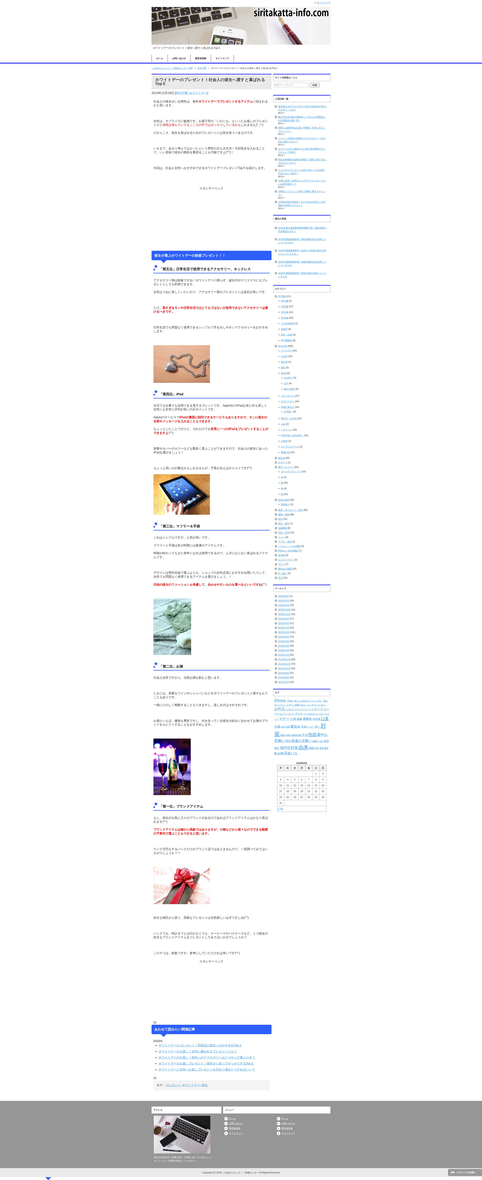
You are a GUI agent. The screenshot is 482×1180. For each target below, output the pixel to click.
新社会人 (285, 504)
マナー (281, 564)
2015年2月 (283, 650)
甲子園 (281, 296)
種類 (311, 747)
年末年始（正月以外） (292, 435)
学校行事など (287, 407)
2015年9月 (283, 618)
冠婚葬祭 (282, 528)
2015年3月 (283, 646)
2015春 (284, 312)
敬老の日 (285, 452)
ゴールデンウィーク (291, 471)
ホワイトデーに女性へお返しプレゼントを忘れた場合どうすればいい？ (207, 1069)
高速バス (290, 753)
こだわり (290, 709)
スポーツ (282, 462)
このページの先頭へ (466, 1172)
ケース (318, 709)
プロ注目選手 (287, 323)
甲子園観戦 (286, 340)
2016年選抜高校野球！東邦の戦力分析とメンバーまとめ (302, 275)
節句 (283, 373)
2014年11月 (284, 664)
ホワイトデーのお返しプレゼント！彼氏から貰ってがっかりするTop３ (206, 1063)
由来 (303, 747)
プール (299, 713)
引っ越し (282, 573)
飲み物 (278, 753)
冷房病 (316, 718)
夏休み (295, 726)
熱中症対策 (289, 748)
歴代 (288, 741)
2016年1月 (283, 605)
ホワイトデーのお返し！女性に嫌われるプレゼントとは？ (198, 1051)
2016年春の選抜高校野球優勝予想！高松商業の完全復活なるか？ (302, 230)
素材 (322, 748)
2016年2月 (283, 600)
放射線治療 (296, 735)
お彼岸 (284, 441)
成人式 (284, 362)
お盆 (283, 424)
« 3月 (280, 809)
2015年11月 (284, 614)
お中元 (279, 709)
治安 (321, 741)
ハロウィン (286, 429)
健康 (299, 718)
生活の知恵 (283, 500)
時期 (312, 734)
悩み (283, 734)
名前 (283, 727)
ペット (281, 537)
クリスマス (286, 350)
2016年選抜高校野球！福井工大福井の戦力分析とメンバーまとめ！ (302, 252)
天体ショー (307, 726)
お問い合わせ (179, 58)
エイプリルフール (290, 446)
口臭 (325, 718)
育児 (280, 578)
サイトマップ (222, 58)
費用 (326, 748)
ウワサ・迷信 (285, 541)
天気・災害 (283, 532)
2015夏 (284, 306)
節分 (283, 367)
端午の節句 (289, 389)
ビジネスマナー (286, 559)
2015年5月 (283, 637)
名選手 (284, 329)
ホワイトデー (198, 93)
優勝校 (307, 718)
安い (317, 726)
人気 (293, 718)
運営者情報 (200, 58)
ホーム (159, 58)
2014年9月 (283, 673)
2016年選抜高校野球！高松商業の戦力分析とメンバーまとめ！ (302, 241)
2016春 (284, 318)
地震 (288, 727)
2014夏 (284, 301)
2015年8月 (283, 623)
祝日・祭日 (283, 523)
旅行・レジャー (286, 467)
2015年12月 (284, 609)
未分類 (281, 555)
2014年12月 (284, 659)
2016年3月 (283, 596)
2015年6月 (283, 632)
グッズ (310, 709)
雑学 (280, 519)
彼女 (205, 1085)
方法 (305, 734)
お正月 (284, 356)
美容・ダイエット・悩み (290, 510)
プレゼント (173, 1085)
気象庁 (315, 741)
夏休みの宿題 (285, 568)
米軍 (317, 748)
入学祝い (288, 411)
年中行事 (182, 93)
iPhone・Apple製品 (288, 550)
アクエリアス (300, 709)
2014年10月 (284, 668)
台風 (277, 726)
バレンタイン (287, 396)
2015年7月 (283, 627)
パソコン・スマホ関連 (289, 546)
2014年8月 (283, 677)
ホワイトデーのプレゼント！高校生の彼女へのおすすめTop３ (200, 1045)
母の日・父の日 (289, 418)
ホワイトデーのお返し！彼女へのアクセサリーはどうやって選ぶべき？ (207, 1057)
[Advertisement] (211, 218)
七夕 (286, 383)
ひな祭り (288, 377)
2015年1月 (283, 655)
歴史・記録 (286, 334)
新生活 (281, 458)
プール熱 (307, 714)
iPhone (280, 700)
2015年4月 (283, 641)
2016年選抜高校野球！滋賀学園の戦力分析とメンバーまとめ (302, 264)
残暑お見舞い (301, 741)
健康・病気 (283, 514)
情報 (288, 735)
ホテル (315, 714)
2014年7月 (283, 682)
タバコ (291, 714)
